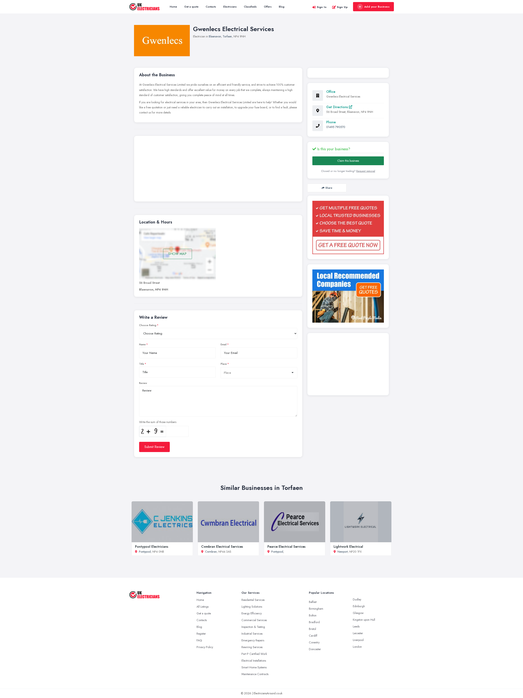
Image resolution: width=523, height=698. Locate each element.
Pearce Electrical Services (286, 546)
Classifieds (250, 7)
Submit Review (154, 446)
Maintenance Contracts (254, 674)
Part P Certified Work (254, 654)
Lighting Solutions (251, 607)
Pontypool (145, 552)
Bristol (312, 629)
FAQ (199, 640)
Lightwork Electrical (348, 546)
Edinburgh (359, 606)
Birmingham (316, 609)
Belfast (312, 602)
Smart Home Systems (254, 667)
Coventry (314, 642)
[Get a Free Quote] (348, 227)
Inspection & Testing (253, 627)
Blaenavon (215, 36)
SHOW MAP (177, 253)
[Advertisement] (218, 169)
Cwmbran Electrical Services (222, 546)
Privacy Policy (205, 647)
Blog (281, 7)
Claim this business (348, 161)
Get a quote (191, 7)
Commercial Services (254, 620)
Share (328, 188)
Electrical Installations (253, 661)
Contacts (211, 7)
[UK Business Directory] (348, 296)
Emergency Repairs (252, 640)
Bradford (314, 622)
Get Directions (337, 107)
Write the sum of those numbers (157, 422)
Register (201, 634)
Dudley (357, 599)
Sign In (322, 7)
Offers (268, 7)
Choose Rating (147, 325)
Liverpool (358, 640)
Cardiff (313, 636)
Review (143, 383)
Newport (342, 552)
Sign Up (342, 7)
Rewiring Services (252, 647)
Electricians (230, 7)
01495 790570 (335, 127)
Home (173, 7)
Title (141, 364)
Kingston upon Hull (364, 620)
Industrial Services (252, 634)
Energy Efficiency (251, 613)
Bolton (312, 615)
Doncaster (315, 649)
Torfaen (227, 36)
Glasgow (358, 613)
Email (224, 344)
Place (224, 364)
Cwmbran (211, 552)
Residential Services (253, 600)
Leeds (356, 626)
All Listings (203, 607)
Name (142, 344)
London (357, 647)
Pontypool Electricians (151, 546)
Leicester (358, 633)
